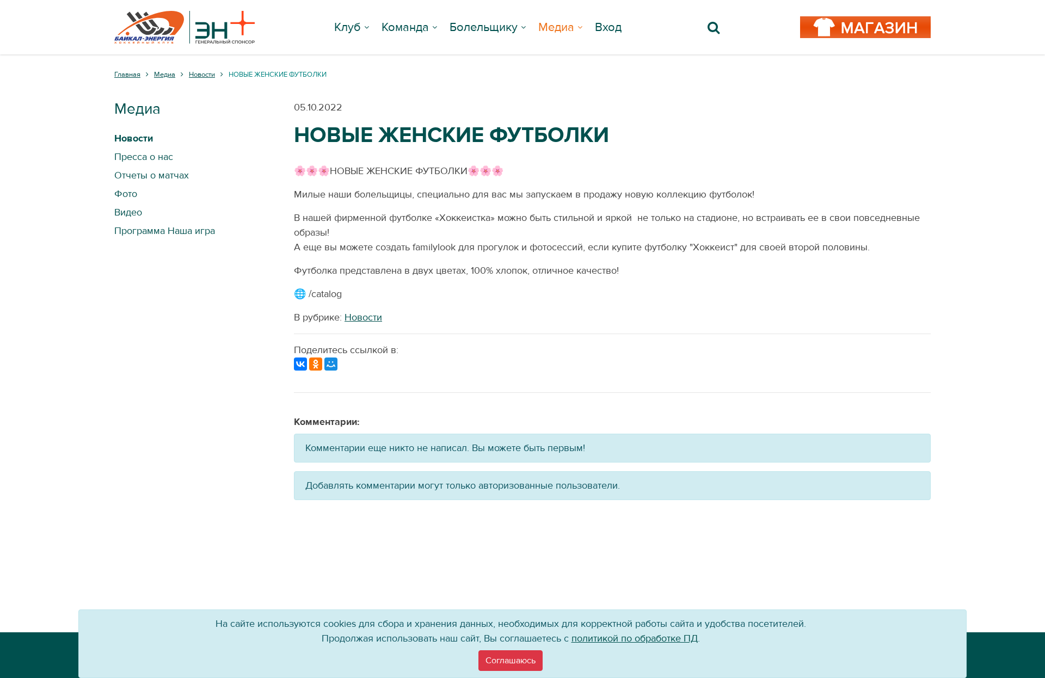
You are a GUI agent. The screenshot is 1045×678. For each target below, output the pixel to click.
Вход (608, 27)
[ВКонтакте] (300, 364)
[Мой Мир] (330, 364)
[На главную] (184, 27)
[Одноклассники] (315, 364)
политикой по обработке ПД (634, 638)
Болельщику (484, 27)
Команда (405, 27)
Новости (363, 317)
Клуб (347, 27)
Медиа (556, 27)
